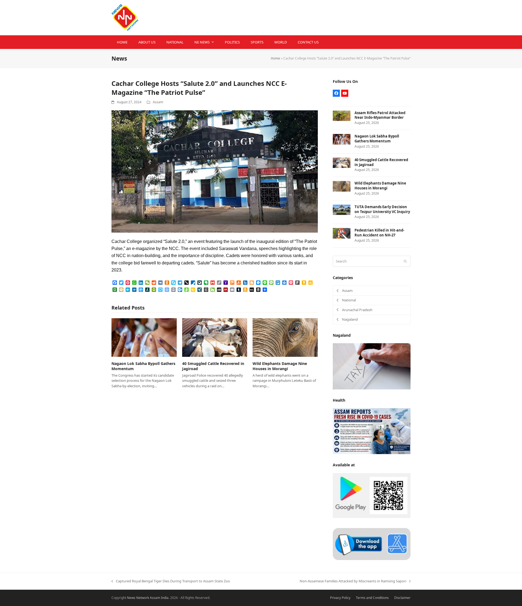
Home (275, 58)
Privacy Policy (340, 597)
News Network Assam (143, 597)
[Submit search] (405, 261)
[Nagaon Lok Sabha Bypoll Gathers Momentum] (144, 337)
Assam (158, 102)
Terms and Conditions (372, 597)
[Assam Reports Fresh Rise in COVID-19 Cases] (372, 430)
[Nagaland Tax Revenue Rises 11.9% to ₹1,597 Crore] (372, 366)
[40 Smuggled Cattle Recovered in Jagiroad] (214, 337)
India (165, 597)
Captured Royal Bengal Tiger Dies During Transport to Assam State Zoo (170, 581)
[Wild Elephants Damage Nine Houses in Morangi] (285, 337)
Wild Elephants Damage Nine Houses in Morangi (280, 366)
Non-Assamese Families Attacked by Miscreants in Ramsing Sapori (353, 581)
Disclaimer (402, 597)
